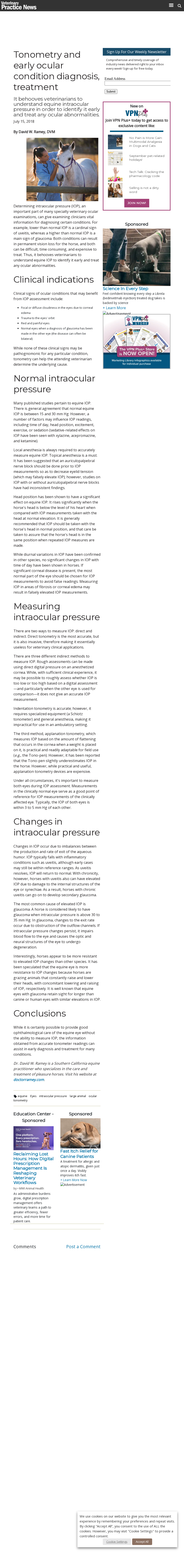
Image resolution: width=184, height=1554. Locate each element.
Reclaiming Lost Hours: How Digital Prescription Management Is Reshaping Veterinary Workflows (33, 1168)
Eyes (33, 1096)
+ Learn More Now (73, 1180)
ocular (93, 1096)
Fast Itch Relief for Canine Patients (79, 1153)
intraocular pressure (53, 1096)
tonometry (20, 1100)
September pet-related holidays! (146, 158)
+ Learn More (114, 307)
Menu (171, 5)
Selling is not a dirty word (144, 190)
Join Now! (137, 203)
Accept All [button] (142, 1542)
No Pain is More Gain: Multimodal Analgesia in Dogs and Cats (145, 141)
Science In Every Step (125, 288)
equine (22, 1096)
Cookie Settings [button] (116, 1542)
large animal (78, 1096)
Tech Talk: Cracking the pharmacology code (146, 174)
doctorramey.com (28, 1079)
